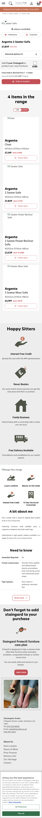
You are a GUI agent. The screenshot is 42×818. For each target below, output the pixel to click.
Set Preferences (21, 807)
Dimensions (12, 35)
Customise (33, 35)
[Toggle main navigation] (3, 3)
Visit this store (10, 732)
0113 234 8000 (13, 726)
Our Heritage (10, 760)
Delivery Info (10, 756)
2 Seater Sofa (25, 13)
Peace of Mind (11, 749)
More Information (15, 802)
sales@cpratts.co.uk (18, 729)
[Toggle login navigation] (31, 3)
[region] (21, 794)
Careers (7, 763)
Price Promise (10, 753)
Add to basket (23, 82)
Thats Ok (21, 813)
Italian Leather (13, 13)
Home (4, 13)
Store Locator (10, 746)
